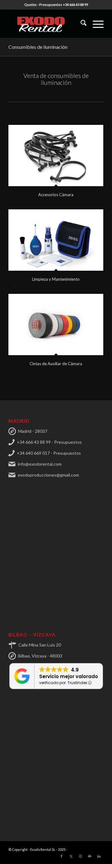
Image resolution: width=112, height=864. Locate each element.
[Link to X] (71, 856)
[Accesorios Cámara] (55, 155)
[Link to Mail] (89, 856)
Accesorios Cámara (55, 194)
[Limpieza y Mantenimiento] (55, 240)
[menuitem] (80, 24)
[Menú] (95, 24)
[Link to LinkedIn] (99, 856)
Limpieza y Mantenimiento (56, 279)
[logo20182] (46, 24)
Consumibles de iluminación (38, 47)
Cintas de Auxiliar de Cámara (56, 363)
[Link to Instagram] (80, 856)
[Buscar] (80, 24)
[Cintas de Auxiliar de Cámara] (55, 324)
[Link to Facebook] (61, 856)
